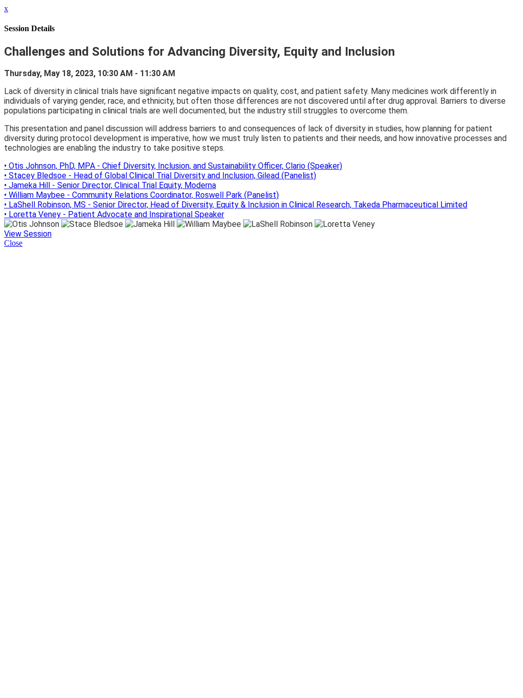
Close (13, 243)
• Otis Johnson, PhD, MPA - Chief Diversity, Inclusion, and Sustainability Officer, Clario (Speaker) (173, 166)
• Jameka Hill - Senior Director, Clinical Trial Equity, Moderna (110, 185)
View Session (28, 234)
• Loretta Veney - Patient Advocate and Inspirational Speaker (114, 214)
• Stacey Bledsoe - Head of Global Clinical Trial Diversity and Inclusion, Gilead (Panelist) (160, 175)
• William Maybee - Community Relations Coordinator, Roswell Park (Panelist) (141, 195)
